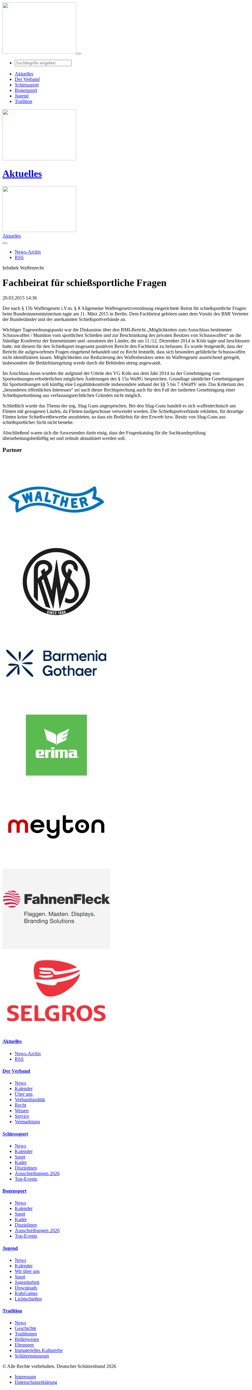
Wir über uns (27, 1271)
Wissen (22, 1110)
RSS (19, 1059)
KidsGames (26, 1293)
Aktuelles (22, 173)
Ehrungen (24, 1344)
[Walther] (56, 538)
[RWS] (56, 620)
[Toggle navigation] (78, 54)
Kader (21, 1162)
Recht (20, 1105)
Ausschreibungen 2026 (37, 1173)
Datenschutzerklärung (36, 1382)
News (20, 1083)
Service (22, 1116)
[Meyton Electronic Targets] (56, 865)
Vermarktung (27, 1121)
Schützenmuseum (32, 1355)
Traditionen (26, 1333)
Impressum (25, 1376)
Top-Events (26, 1179)
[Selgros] (56, 1029)
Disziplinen (26, 1167)
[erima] (56, 783)
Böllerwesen (27, 1339)
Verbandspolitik (30, 1099)
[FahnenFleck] (56, 947)
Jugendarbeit (27, 1282)
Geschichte (25, 1328)
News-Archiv (28, 1053)
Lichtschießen (28, 1298)
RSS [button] (19, 257)
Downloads (26, 1287)
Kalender (24, 1088)
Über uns (24, 1094)
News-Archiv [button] (28, 251)
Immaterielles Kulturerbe (39, 1350)
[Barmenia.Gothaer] (56, 702)
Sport (20, 1156)
